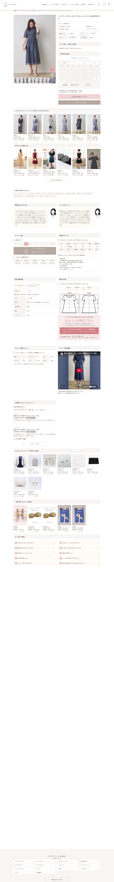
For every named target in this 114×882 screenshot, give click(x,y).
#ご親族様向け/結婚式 (70, 193)
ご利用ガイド (65, 4)
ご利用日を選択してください (79, 97)
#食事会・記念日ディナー (32, 196)
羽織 (60, 868)
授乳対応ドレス (84, 861)
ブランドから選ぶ (54, 4)
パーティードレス (19, 861)
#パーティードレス (23, 193)
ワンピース (61, 865)
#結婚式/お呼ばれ (60, 193)
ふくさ (16, 872)
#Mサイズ (44, 193)
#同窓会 (46, 196)
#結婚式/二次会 (80, 193)
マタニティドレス (63, 861)
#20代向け (31, 193)
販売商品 (39, 872)
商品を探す (45, 4)
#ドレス (16, 193)
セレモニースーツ (85, 865)
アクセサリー (84, 868)
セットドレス (40, 865)
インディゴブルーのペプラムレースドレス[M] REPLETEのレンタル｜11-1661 (10, 4)
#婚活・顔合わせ (88, 193)
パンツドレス (40, 861)
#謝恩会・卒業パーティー (19, 196)
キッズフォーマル (19, 868)
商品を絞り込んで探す (57, 879)
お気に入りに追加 (81, 102)
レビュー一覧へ (35, 444)
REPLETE (66, 24)
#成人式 (41, 196)
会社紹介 (83, 4)
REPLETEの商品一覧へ (57, 180)
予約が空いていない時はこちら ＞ (79, 58)
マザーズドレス (18, 865)
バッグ (38, 868)
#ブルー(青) (52, 196)
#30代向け (38, 193)
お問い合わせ (91, 4)
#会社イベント (51, 193)
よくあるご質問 (74, 4)
